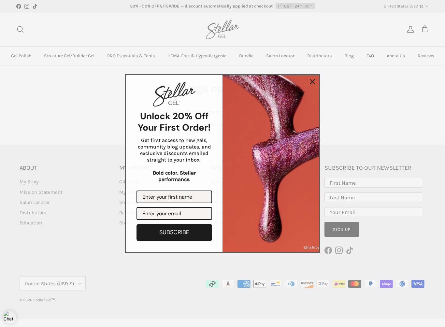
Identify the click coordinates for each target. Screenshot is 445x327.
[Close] (312, 82)
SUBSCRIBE (174, 232)
